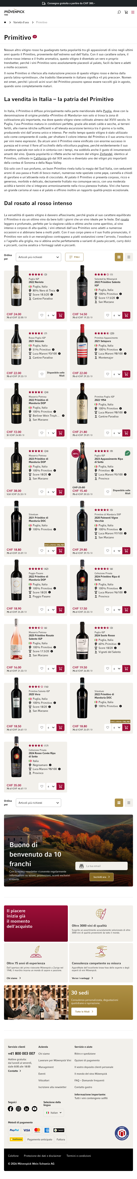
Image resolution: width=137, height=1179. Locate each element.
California (40, 158)
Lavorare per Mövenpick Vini (54, 1060)
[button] (119, 12)
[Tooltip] (57, 290)
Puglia (107, 110)
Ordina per (8, 257)
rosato (125, 219)
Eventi (41, 1073)
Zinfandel (106, 153)
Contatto (13, 1070)
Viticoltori (43, 1080)
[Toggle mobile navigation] (133, 12)
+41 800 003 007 (21, 1053)
